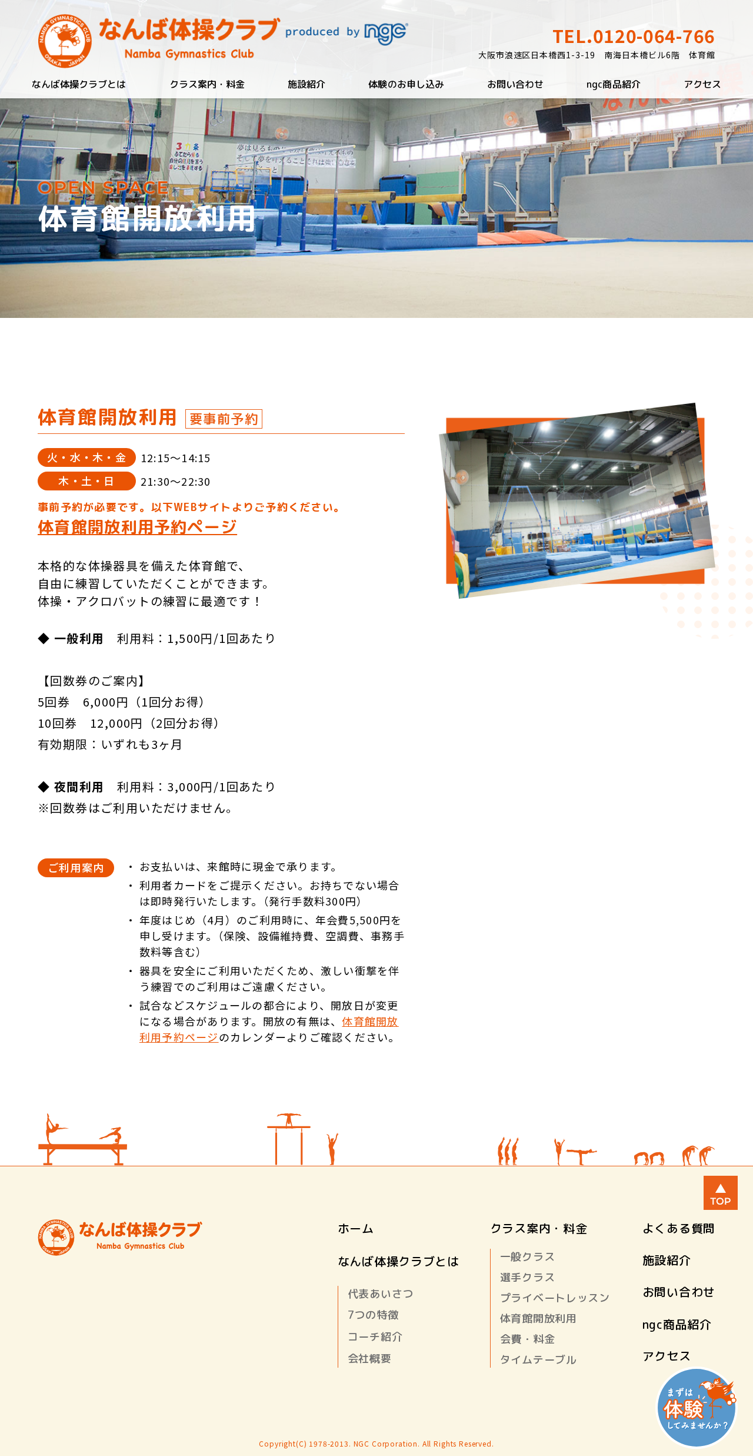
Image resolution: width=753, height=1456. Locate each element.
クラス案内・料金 (207, 84)
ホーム (356, 1228)
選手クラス (527, 1277)
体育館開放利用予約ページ (137, 527)
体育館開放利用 (538, 1318)
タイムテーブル (538, 1359)
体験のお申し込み (406, 84)
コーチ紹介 (375, 1336)
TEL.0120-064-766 (633, 35)
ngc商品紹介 (613, 84)
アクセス (702, 84)
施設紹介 (306, 84)
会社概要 (370, 1358)
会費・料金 (527, 1339)
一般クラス (527, 1256)
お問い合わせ (515, 84)
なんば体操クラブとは (79, 84)
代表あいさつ (381, 1293)
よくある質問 (678, 1228)
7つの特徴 (373, 1315)
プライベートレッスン (555, 1298)
